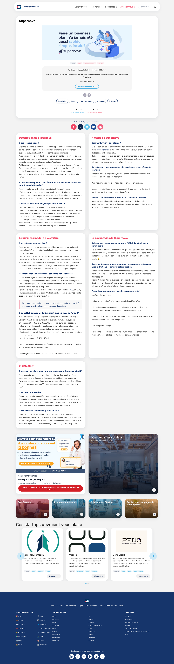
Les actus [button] (96, 7)
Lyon (54, 622)
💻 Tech (40, 637)
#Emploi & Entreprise (89, 63)
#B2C (34, 571)
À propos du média (131, 622)
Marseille (55, 619)
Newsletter (129, 619)
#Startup (73, 63)
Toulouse (55, 625)
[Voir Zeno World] (131, 541)
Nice (54, 628)
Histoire (73, 101)
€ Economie (20, 624)
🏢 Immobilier (42, 645)
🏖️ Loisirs (40, 641)
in (84, 95)
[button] (76, 109)
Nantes (54, 631)
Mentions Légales (131, 628)
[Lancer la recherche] (155, 7)
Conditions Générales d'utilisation (137, 631)
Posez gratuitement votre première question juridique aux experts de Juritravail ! (51, 488)
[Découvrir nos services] (154, 490)
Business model (86, 101)
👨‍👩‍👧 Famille (41, 620)
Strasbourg (56, 638)
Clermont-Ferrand (95, 625)
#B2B (79, 63)
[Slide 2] (88, 583)
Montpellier (56, 634)
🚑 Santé (19, 641)
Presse (127, 625)
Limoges (92, 631)
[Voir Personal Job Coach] (42, 541)
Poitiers (91, 641)
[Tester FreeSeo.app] (45, 514)
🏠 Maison (19, 645)
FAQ (126, 634)
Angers (91, 622)
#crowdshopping (138, 571)
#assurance (80, 571)
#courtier (94, 571)
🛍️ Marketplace (21, 637)
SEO (71, 290)
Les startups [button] (81, 7)
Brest (90, 628)
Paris (54, 616)
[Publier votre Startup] (118, 514)
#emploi (48, 571)
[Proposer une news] (81, 514)
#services (100, 63)
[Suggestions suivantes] (153, 556)
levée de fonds (103, 150)
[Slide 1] (85, 583)
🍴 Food (40, 616)
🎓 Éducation (20, 632)
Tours (91, 634)
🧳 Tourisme (41, 624)
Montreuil (92, 638)
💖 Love (19, 616)
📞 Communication (44, 628)
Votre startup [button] (126, 7)
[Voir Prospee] (87, 541)
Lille (90, 616)
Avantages (101, 101)
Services (128, 616)
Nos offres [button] (110, 7)
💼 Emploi (19, 620)
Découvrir (53, 576)
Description (62, 101)
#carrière (40, 571)
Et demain (112, 101)
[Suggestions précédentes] (21, 556)
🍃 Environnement (44, 632)
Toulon (91, 619)
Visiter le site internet (86, 86)
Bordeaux (55, 641)
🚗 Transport (20, 628)
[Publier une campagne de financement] (154, 514)
